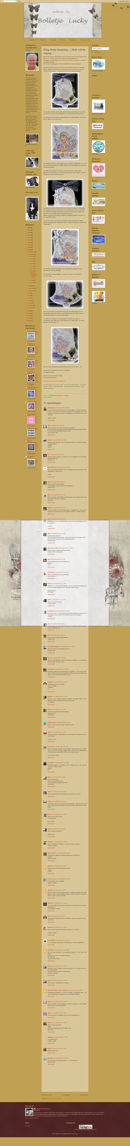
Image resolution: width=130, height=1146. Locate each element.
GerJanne (30, 359)
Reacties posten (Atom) (55, 1098)
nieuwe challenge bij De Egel (53, 58)
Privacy (62, 40)
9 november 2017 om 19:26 (59, 814)
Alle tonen (36, 469)
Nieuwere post (47, 1095)
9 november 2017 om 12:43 (58, 559)
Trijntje (49, 801)
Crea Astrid (51, 746)
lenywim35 (51, 669)
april (30, 300)
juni (30, 295)
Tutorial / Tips (85, 40)
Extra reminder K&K (36, 363)
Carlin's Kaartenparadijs (32, 441)
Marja (49, 533)
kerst (36, 429)
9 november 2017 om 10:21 (57, 454)
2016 (29, 311)
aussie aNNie (51, 940)
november (31, 254)
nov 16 (32, 266)
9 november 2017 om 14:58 (58, 635)
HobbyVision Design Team (31, 344)
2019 (29, 245)
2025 (29, 230)
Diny (49, 635)
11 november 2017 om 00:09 (74, 990)
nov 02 (32, 282)
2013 (29, 318)
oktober (31, 285)
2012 (29, 320)
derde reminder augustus (36, 393)
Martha (49, 777)
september (32, 288)
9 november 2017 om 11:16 (58, 495)
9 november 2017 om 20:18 (60, 841)
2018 (29, 247)
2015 (29, 313)
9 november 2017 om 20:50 (63, 879)
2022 (29, 237)
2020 (29, 242)
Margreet (50, 696)
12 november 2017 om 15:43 (60, 1037)
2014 (29, 315)
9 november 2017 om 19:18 (59, 801)
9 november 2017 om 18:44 (61, 746)
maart (30, 303)
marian (49, 966)
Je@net (50, 890)
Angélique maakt (32, 401)
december (31, 251)
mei (30, 298)
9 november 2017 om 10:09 (63, 407)
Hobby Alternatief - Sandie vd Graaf (57, 990)
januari (31, 307)
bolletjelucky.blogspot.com (57, 395)
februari (31, 305)
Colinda (50, 866)
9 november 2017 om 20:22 (63, 853)
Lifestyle (53, 40)
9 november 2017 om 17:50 (59, 709)
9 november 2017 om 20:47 (59, 866)
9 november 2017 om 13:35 (59, 583)
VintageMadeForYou (91, 1129)
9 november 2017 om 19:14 (59, 791)
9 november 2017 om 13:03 (62, 572)
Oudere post (84, 1095)
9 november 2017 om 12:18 (58, 533)
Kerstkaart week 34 (36, 461)
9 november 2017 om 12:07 (58, 519)
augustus (31, 290)
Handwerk (33, 40)
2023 (29, 235)
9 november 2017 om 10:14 (59, 440)
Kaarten (43, 40)
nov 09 (32, 271)
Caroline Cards (52, 879)
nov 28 (32, 256)
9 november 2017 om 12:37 (66, 548)
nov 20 (32, 263)
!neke (49, 828)
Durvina (50, 814)
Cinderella (50, 682)
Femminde (51, 950)
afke (49, 425)
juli (30, 293)
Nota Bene (50, 1058)
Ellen (49, 495)
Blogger (76, 1133)
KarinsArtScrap (52, 467)
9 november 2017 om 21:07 (59, 890)
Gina (49, 624)
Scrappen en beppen (31, 372)
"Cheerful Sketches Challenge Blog (33, 388)
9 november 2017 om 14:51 (58, 624)
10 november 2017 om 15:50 (61, 950)
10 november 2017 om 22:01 (59, 980)
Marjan (50, 1001)
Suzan (49, 709)
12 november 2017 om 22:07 (61, 1058)
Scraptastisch (51, 611)
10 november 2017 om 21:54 (59, 966)
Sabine (49, 791)
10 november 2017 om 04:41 (62, 940)
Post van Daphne (32, 331)
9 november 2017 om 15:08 (68, 646)
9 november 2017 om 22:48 (60, 927)
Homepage (66, 1095)
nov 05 (32, 280)
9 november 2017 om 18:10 (63, 722)
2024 (29, 232)
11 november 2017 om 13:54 (59, 1013)
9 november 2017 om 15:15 (58, 658)
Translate (98, 52)
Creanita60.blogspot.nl (54, 646)
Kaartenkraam (51, 407)
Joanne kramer (52, 722)
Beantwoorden (51, 420)
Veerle (49, 599)
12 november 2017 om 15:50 (58, 1048)
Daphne (50, 1022)
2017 (29, 249)
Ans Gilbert (51, 762)
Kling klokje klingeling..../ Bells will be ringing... (34, 275)
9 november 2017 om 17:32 (60, 696)
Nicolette (50, 841)
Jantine (50, 440)
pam (49, 916)
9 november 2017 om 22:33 (58, 916)
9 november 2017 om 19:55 (58, 828)
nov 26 (32, 258)
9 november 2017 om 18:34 (59, 732)
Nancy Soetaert (52, 853)
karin (49, 559)
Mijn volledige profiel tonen (32, 1118)
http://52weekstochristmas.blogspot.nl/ (70, 60)
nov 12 (32, 268)
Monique (50, 903)
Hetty (49, 482)
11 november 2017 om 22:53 (59, 1022)
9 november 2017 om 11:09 (58, 482)
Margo (49, 1013)
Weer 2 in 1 (36, 333)
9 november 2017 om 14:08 (59, 599)
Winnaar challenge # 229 (36, 419)
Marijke (50, 507)
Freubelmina (51, 572)
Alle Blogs (27, 1125)
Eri (49, 454)
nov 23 (32, 261)
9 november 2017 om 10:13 (57, 425)
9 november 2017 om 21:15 (60, 903)
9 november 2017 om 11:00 (63, 467)
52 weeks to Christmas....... (32, 457)
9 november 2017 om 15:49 (61, 669)
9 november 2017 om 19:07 (59, 777)
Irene (49, 519)
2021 (29, 240)
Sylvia (49, 732)
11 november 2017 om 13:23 (59, 1001)
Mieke (49, 1048)
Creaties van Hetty (32, 428)
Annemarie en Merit (53, 548)
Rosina (49, 583)
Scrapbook (73, 40)
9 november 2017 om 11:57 (59, 507)
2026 (29, 227)
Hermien (50, 927)
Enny (49, 658)
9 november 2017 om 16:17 (61, 682)
